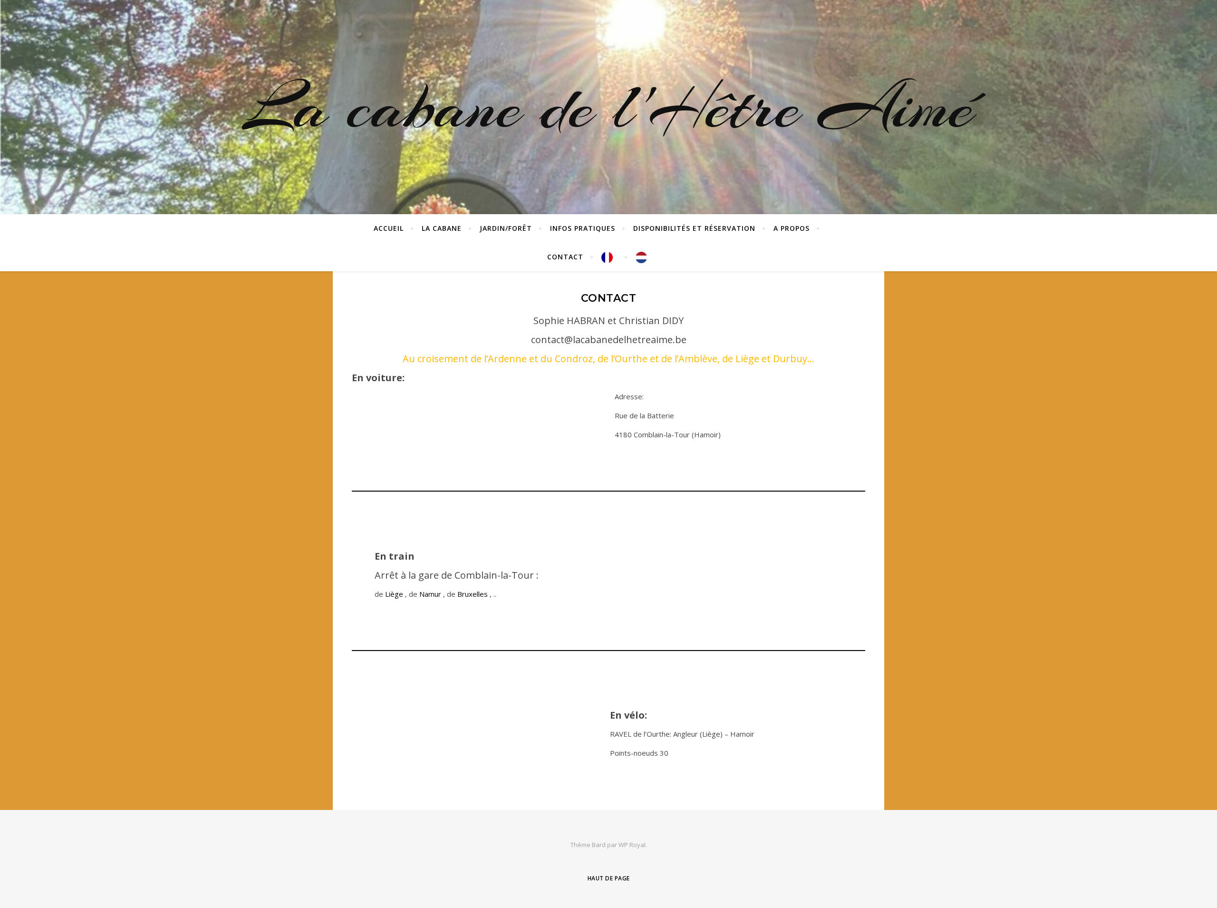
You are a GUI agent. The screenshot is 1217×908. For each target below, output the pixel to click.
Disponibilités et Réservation (694, 228)
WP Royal (632, 844)
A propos (791, 228)
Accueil (389, 228)
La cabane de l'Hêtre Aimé (608, 107)
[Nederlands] (640, 257)
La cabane (442, 228)
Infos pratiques (582, 228)
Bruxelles (473, 594)
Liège (395, 594)
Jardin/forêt (506, 228)
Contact (565, 256)
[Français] (609, 257)
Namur (431, 594)
